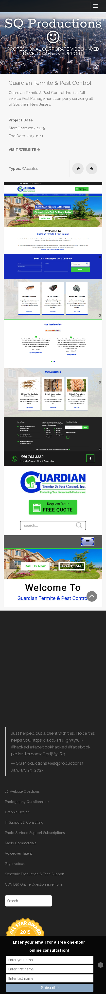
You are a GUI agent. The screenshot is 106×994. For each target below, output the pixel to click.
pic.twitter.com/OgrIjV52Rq (38, 753)
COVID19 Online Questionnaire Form (34, 884)
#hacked (20, 747)
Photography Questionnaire (27, 802)
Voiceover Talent (18, 853)
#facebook (79, 747)
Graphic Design (17, 812)
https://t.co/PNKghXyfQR (57, 740)
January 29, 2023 (27, 770)
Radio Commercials (20, 843)
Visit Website (23, 149)
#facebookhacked (48, 747)
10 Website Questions (22, 791)
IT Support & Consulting (24, 822)
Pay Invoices (15, 864)
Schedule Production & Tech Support (34, 874)
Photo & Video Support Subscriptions (35, 833)
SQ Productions (53, 23)
